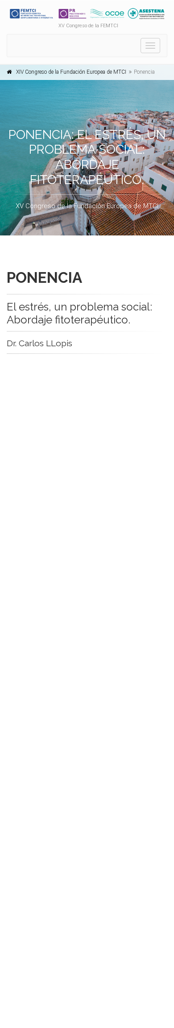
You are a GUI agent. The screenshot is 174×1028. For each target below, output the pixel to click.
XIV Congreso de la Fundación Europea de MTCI (71, 72)
